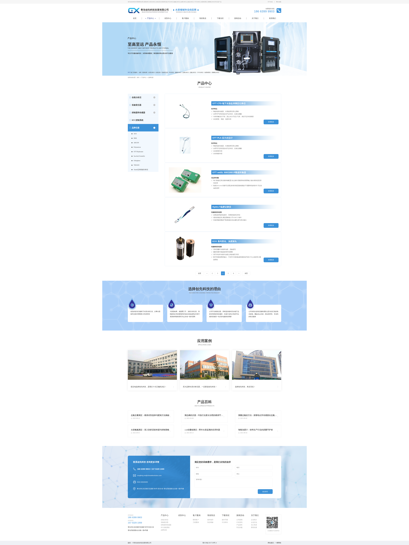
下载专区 (220, 18)
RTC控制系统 (137, 120)
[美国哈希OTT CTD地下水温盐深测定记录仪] (185, 111)
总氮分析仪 (193, 72)
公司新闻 (239, 520)
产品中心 (150, 18)
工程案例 (196, 522)
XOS (135, 134)
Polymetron (137, 147)
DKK (135, 138)
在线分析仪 (164, 520)
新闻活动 (237, 18)
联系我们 (272, 18)
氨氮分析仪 (178, 72)
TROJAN (136, 165)
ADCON (136, 143)
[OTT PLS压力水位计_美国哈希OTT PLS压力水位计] (185, 145)
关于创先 (270, 2)
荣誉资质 (254, 527)
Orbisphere (137, 160)
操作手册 (225, 520)
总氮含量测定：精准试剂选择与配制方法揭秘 (150, 415)
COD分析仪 (200, 72)
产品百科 (239, 525)
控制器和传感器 (166, 525)
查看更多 (271, 122)
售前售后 (202, 18)
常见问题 (239, 527)
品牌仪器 (150, 77)
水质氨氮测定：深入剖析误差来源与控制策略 (150, 430)
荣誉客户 (196, 520)
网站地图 (278, 2)
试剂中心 (167, 18)
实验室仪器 (164, 72)
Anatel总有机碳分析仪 (141, 169)
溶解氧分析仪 (215, 72)
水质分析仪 (151, 72)
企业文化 (254, 522)
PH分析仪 (171, 72)
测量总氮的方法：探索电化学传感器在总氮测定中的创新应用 (257, 415)
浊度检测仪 (207, 72)
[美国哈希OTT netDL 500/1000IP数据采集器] (185, 180)
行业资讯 (239, 522)
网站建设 (271, 543)
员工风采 (254, 525)
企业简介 (254, 520)
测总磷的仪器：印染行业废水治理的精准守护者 (204, 415)
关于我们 (255, 18)
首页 (134, 18)
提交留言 (265, 491)
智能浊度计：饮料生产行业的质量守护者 (255, 430)
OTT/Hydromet (138, 151)
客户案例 (185, 18)
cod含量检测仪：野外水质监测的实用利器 (202, 430)
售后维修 (210, 522)
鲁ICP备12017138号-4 (210, 543)
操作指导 (210, 520)
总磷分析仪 (185, 72)
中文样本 (225, 522)
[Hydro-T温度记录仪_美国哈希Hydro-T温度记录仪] (185, 214)
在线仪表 (158, 72)
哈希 (140, 72)
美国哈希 (144, 72)
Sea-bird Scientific (139, 156)
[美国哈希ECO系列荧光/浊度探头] (185, 249)
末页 (246, 273)
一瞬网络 (278, 543)
